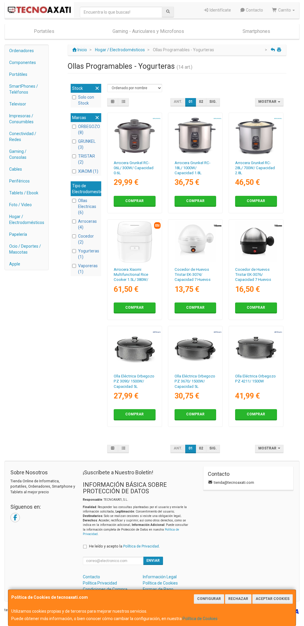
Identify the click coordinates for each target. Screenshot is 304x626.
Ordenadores (21, 50)
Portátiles (18, 74)
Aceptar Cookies (272, 599)
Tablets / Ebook (23, 192)
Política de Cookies (200, 618)
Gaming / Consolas (17, 154)
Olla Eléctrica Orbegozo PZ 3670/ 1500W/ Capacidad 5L (195, 381)
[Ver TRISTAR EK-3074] (195, 241)
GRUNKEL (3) (87, 144)
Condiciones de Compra (105, 589)
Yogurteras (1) (88, 254)
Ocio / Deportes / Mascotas (25, 249)
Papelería (18, 234)
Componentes (22, 62)
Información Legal (160, 576)
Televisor (17, 104)
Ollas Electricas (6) (87, 206)
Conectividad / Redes (22, 136)
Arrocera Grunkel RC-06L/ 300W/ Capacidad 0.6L (133, 168)
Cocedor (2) (86, 239)
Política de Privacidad (141, 546)
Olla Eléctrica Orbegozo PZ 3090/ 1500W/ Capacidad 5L (134, 381)
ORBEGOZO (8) (89, 129)
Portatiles (44, 31)
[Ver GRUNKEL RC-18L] (195, 135)
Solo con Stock (86, 100)
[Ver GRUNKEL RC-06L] (134, 135)
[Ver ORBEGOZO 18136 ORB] (134, 348)
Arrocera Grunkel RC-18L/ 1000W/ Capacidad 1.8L (192, 168)
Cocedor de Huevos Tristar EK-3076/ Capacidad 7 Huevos (253, 274)
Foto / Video (20, 204)
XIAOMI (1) (88, 171)
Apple (14, 264)
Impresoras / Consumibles (21, 118)
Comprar (134, 201)
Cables (15, 169)
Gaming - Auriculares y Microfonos (148, 31)
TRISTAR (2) (86, 159)
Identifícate (220, 10)
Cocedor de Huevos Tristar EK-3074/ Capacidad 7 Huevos (192, 274)
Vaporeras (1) (88, 268)
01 (191, 102)
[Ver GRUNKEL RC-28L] (256, 135)
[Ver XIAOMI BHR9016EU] (134, 241)
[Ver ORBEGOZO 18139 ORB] (256, 348)
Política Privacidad (100, 583)
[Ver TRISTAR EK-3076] (256, 241)
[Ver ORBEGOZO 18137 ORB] (195, 348)
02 (201, 102)
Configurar (209, 599)
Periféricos (19, 181)
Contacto (254, 10)
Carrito (284, 10)
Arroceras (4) (87, 224)
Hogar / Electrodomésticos (26, 219)
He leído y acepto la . (124, 546)
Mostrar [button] (267, 102)
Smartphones (256, 31)
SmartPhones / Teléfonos (23, 89)
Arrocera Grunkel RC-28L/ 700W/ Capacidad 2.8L (255, 168)
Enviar (153, 560)
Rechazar (238, 599)
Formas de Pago (158, 589)
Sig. (213, 102)
